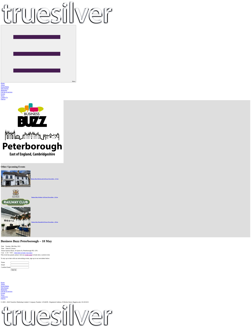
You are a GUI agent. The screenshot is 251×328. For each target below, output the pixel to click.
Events (3, 94)
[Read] (15, 186)
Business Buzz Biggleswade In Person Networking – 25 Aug (45, 178)
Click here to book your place (23, 253)
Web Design (4, 88)
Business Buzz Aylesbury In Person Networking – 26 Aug (44, 197)
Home (3, 83)
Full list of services (6, 92)
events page (28, 255)
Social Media (5, 87)
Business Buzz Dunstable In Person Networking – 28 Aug (44, 222)
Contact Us (4, 97)
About (3, 85)
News (2, 96)
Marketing (4, 90)
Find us (3, 99)
